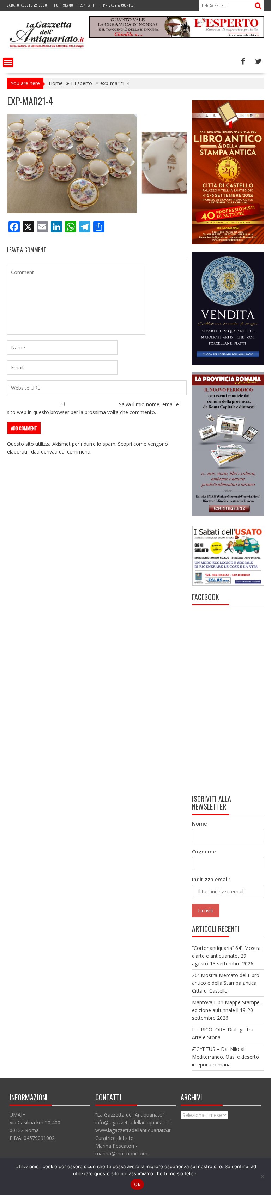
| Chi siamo (63, 5)
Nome (199, 823)
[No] (262, 1176)
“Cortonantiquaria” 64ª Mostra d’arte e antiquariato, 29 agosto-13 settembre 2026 (226, 956)
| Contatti (87, 5)
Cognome (204, 851)
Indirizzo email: (211, 879)
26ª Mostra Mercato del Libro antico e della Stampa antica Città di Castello (225, 983)
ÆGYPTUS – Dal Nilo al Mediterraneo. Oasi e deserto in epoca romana (225, 1057)
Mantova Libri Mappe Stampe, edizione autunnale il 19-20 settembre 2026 (226, 1010)
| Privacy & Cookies (117, 5)
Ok (137, 1184)
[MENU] (8, 62)
